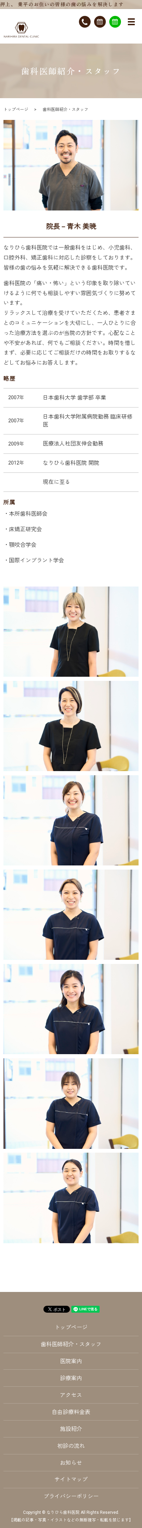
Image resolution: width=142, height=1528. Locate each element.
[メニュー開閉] (131, 21)
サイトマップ (71, 1479)
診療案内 (71, 1378)
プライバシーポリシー (71, 1496)
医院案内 (71, 1361)
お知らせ (71, 1463)
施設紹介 (71, 1429)
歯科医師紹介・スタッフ (71, 1344)
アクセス (71, 1395)
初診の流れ (71, 1446)
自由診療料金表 (71, 1412)
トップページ (15, 109)
